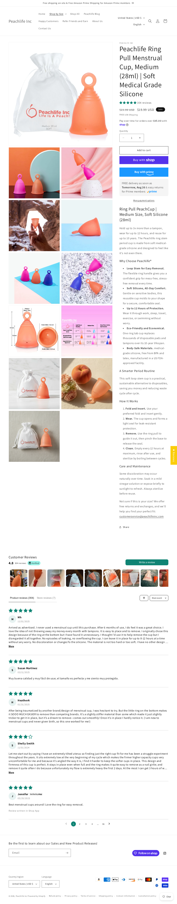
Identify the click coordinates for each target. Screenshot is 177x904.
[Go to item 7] (130, 578)
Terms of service (88, 896)
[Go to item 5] (93, 578)
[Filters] (144, 598)
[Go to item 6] (112, 578)
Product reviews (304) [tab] (22, 597)
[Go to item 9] (168, 578)
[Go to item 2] (37, 578)
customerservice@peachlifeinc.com (141, 516)
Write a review (147, 562)
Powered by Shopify (36, 896)
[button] (57, 13)
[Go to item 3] (56, 578)
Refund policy (55, 896)
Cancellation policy (147, 896)
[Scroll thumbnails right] (164, 578)
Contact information (125, 896)
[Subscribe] (67, 853)
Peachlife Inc (21, 896)
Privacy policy (71, 896)
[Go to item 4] (74, 578)
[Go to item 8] (149, 578)
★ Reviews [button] (174, 455)
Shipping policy (106, 896)
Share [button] (126, 527)
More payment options (144, 200)
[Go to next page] (110, 823)
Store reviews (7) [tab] (46, 597)
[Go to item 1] (18, 578)
